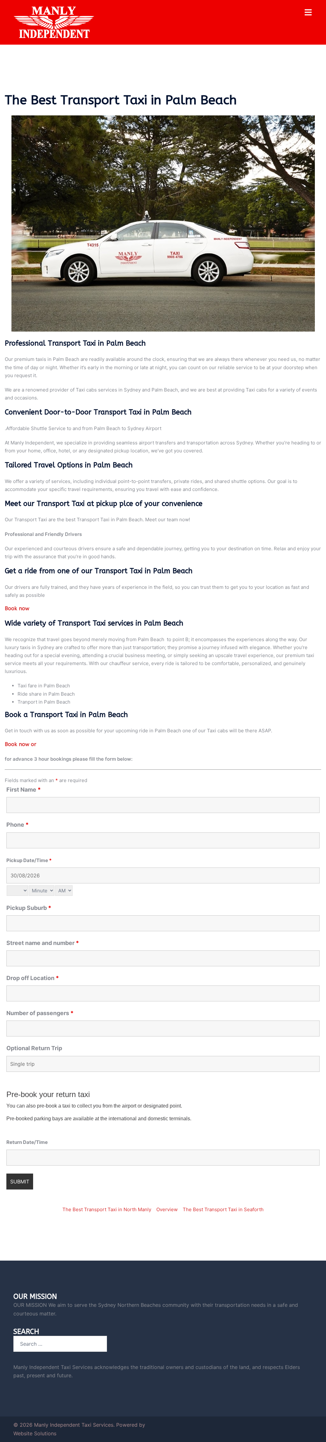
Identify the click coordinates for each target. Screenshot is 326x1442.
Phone (17, 825)
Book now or (20, 744)
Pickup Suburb (28, 908)
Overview (167, 1209)
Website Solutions (34, 1433)
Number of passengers (40, 1013)
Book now (17, 608)
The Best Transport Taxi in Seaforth (223, 1209)
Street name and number (42, 943)
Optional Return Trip (34, 1048)
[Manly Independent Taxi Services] (54, 22)
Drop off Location (32, 978)
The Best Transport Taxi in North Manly (106, 1209)
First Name (23, 790)
